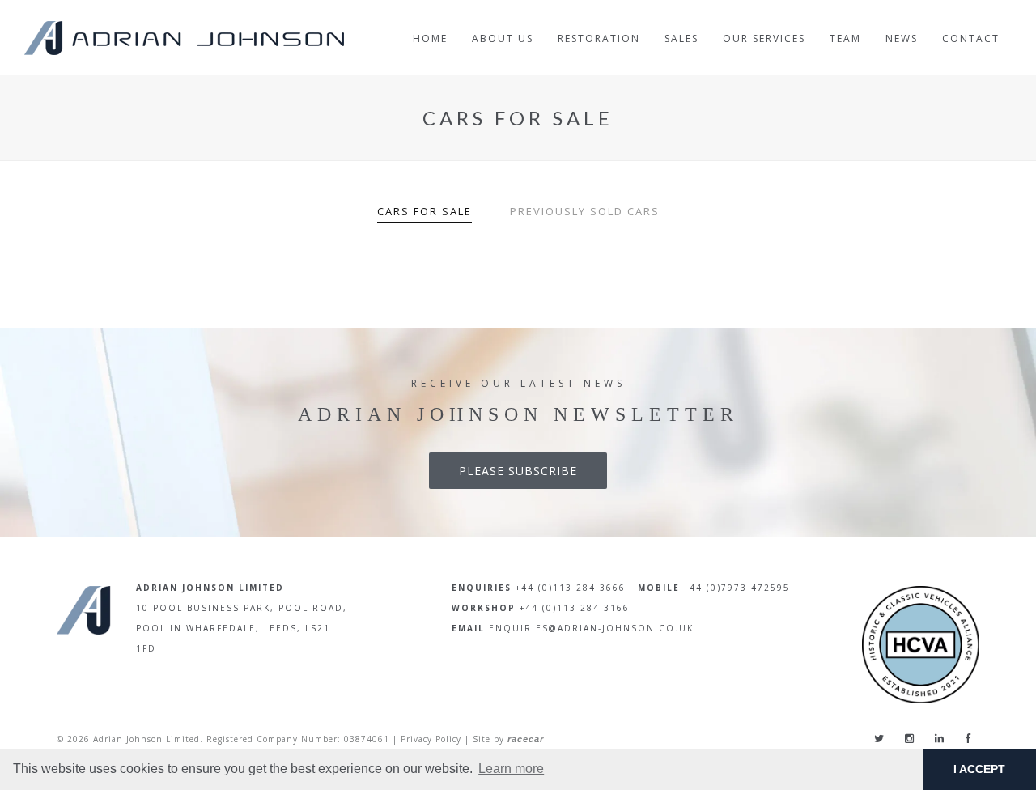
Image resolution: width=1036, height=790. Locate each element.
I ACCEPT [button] (979, 768)
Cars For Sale (424, 211)
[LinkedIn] (939, 738)
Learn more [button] (511, 768)
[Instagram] (909, 738)
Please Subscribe (518, 470)
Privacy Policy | (435, 739)
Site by (508, 739)
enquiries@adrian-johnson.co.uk (591, 628)
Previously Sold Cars (585, 211)
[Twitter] (879, 738)
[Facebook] (967, 738)
